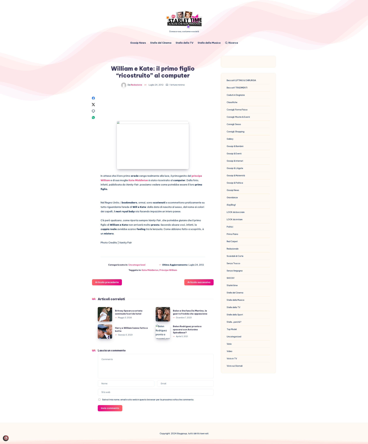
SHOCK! (230, 278)
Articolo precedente (107, 282)
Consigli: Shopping (235, 131)
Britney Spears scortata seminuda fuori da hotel (128, 312)
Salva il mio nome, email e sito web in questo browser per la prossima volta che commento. (148, 399)
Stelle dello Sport (235, 314)
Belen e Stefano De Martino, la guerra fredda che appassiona (190, 312)
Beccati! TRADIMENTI (237, 87)
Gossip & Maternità (236, 175)
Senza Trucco (233, 263)
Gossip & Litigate (235, 168)
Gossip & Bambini (235, 146)
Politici (230, 227)
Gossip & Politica (235, 183)
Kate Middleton (150, 270)
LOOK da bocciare (236, 212)
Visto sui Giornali (235, 366)
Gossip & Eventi (234, 153)
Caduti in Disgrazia (236, 95)
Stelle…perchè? (234, 322)
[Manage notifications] (6, 437)
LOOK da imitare (235, 219)
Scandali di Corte (235, 256)
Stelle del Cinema (160, 42)
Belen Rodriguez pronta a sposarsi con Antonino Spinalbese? (187, 329)
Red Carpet (232, 241)
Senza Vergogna (235, 270)
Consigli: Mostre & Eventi (238, 117)
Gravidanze (232, 197)
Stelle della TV (184, 42)
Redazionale (232, 248)
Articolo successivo (198, 282)
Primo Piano (232, 234)
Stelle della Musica (209, 42)
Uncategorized (137, 264)
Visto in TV (232, 358)
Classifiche (232, 102)
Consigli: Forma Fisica (237, 109)
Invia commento (110, 408)
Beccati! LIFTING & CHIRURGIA (241, 80)
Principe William (168, 270)
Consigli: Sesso (234, 124)
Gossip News (138, 42)
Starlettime (232, 285)
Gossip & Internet (235, 161)
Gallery (230, 139)
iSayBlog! (231, 205)
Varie (229, 344)
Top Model (232, 329)
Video (229, 351)
